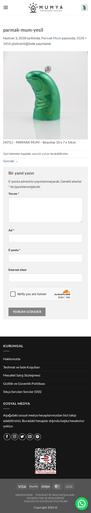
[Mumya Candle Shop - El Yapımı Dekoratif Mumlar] (45, 7)
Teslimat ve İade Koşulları (21, 367)
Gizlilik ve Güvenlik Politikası (24, 383)
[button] (5, 7)
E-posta (14, 250)
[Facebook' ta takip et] (7, 436)
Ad (11, 230)
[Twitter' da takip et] (22, 436)
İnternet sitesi (17, 269)
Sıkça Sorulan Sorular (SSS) (22, 391)
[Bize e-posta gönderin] (29, 436)
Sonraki (10, 161)
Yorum (13, 193)
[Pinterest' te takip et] (37, 436)
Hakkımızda (11, 359)
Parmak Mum (51, 38)
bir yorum (44, 153)
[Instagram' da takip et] (14, 436)
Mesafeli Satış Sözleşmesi (21, 375)
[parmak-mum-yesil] (45, 95)
